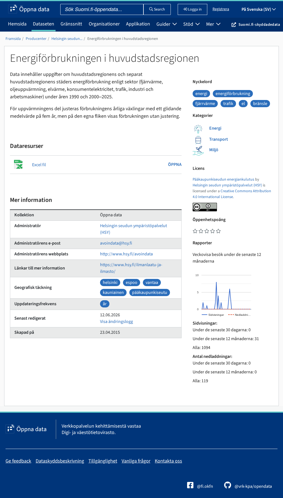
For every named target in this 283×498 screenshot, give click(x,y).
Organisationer (104, 23)
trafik (228, 104)
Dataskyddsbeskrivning (60, 461)
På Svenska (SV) (257, 9)
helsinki (110, 282)
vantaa (152, 282)
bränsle (260, 104)
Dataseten (43, 23)
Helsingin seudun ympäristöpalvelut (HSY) (227, 185)
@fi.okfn (204, 486)
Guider (163, 24)
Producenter (36, 39)
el (243, 104)
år (105, 304)
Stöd (188, 24)
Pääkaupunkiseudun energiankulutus (223, 179)
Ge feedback (18, 461)
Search (159, 9)
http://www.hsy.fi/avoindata (126, 254)
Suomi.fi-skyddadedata (259, 24)
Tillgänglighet (102, 461)
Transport (218, 139)
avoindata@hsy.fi (116, 243)
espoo (131, 282)
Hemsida (17, 23)
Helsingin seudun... (66, 39)
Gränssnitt (71, 23)
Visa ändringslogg (116, 322)
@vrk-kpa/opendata (253, 486)
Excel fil (39, 165)
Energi (215, 128)
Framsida (13, 39)
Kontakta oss (168, 461)
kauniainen (113, 292)
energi (201, 94)
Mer (210, 24)
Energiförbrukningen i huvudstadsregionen (122, 39)
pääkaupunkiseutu (149, 292)
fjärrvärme (205, 104)
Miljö (213, 150)
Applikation (138, 23)
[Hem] (28, 9)
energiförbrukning (233, 94)
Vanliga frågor (136, 461)
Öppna (175, 164)
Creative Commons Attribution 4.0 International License (232, 194)
